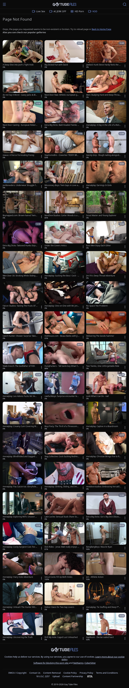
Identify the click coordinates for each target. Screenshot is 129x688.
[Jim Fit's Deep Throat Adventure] (106, 265)
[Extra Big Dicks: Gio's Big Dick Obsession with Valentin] (106, 506)
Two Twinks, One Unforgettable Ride (102, 366)
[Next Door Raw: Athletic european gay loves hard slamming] (65, 84)
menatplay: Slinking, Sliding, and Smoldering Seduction (62, 486)
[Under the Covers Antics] (65, 235)
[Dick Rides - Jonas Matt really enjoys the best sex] (65, 536)
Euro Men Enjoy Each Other (98, 245)
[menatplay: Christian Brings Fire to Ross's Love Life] (106, 446)
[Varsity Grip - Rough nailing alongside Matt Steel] (106, 145)
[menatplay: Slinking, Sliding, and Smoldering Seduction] (65, 476)
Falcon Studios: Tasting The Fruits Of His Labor (20, 306)
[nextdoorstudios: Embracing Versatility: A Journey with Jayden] (106, 476)
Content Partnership (72, 676)
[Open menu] (4, 4)
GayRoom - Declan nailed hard (100, 637)
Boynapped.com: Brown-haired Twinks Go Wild (20, 215)
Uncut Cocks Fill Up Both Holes (58, 577)
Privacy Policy (86, 672)
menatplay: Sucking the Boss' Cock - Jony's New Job (62, 276)
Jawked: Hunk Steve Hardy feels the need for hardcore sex (103, 65)
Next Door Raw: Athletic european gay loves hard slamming (62, 95)
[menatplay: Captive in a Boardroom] (106, 416)
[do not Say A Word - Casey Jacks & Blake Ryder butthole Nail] (23, 84)
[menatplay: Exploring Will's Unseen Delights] (23, 506)
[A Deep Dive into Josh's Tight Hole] (23, 54)
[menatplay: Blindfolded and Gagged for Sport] (23, 446)
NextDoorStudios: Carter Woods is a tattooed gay (62, 215)
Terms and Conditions (107, 672)
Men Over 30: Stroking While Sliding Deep (20, 276)
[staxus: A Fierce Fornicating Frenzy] (23, 145)
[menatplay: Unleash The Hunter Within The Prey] (23, 597)
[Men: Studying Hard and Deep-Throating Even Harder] (106, 84)
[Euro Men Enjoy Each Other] (106, 235)
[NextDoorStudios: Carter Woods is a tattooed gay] (65, 205)
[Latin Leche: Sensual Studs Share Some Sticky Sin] (65, 506)
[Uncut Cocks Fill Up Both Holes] (65, 566)
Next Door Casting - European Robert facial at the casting (20, 125)
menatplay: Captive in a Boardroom (102, 426)
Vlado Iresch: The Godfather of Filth (19, 366)
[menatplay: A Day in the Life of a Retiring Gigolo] (106, 114)
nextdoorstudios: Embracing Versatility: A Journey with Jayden (103, 486)
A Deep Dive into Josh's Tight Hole (18, 65)
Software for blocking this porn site (51, 662)
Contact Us (34, 672)
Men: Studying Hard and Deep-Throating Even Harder (103, 95)
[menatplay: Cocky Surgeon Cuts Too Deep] (23, 536)
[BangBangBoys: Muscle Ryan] (106, 536)
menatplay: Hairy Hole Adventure (18, 577)
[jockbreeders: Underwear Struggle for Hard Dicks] (23, 175)
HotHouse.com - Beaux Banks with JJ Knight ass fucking (62, 336)
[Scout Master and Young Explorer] (106, 205)
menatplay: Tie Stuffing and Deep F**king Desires (103, 607)
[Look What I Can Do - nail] (106, 386)
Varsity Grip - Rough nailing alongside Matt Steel (103, 155)
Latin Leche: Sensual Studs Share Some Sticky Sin (62, 517)
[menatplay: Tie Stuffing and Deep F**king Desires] (106, 597)
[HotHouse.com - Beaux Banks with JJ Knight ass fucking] (65, 325)
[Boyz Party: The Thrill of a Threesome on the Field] (65, 416)
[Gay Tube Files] (64, 4)
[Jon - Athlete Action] (106, 566)
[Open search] (125, 4)
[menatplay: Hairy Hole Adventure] (23, 566)
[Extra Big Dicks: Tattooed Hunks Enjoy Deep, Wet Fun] (23, 235)
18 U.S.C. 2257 (43, 676)
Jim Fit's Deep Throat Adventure (100, 276)
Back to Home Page (101, 29)
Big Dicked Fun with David (56, 65)
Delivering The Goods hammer (100, 336)
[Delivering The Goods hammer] (106, 325)
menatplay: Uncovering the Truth (18, 637)
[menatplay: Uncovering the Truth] (23, 627)
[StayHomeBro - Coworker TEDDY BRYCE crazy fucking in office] (65, 145)
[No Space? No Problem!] (106, 295)
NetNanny (78, 662)
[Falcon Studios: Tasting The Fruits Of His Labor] (23, 295)
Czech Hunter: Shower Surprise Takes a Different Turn (20, 336)
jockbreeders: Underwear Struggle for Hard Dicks (20, 185)
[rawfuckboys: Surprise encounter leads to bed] (65, 386)
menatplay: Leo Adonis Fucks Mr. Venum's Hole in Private (20, 396)
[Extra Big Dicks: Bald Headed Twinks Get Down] (65, 114)
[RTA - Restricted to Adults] (90, 676)
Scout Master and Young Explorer (101, 215)
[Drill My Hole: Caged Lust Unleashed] (65, 627)
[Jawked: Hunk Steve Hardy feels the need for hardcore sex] (106, 54)
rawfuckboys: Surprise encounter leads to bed (62, 396)
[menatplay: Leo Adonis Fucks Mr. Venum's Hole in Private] (23, 386)
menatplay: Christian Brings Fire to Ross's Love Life (103, 456)
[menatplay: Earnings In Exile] (106, 175)
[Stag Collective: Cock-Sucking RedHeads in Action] (65, 446)
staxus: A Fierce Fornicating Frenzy (18, 155)
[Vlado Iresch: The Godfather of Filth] (23, 355)
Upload (56, 676)
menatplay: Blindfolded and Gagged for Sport (20, 456)
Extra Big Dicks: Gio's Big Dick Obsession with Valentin (103, 517)
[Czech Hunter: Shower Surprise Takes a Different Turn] (23, 325)
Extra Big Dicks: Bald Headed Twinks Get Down (62, 125)
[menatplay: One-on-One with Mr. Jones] (65, 295)
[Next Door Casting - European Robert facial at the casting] (23, 114)
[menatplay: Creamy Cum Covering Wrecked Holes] (23, 416)
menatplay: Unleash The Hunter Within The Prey (20, 607)
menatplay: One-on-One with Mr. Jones (62, 306)
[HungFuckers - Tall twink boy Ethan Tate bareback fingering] (65, 355)
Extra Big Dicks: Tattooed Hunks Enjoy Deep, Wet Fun (20, 245)
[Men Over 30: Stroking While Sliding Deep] (23, 265)
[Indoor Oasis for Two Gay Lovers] (65, 597)
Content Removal (52, 672)
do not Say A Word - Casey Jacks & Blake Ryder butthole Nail (20, 95)
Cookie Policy (70, 672)
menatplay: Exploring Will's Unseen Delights (20, 517)
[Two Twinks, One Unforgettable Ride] (106, 355)
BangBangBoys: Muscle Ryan (99, 547)
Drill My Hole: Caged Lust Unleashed (61, 637)
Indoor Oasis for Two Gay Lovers (59, 607)
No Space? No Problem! (97, 306)
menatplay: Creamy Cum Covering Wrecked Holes (20, 426)
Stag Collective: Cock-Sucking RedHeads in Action (62, 456)
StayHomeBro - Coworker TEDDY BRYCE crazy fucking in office (62, 155)
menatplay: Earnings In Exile (99, 185)
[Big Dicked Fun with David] (65, 54)
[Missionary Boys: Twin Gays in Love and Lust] (65, 175)
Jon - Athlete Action (94, 577)
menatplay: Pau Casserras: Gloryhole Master (19, 486)
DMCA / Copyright (17, 672)
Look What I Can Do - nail (97, 396)
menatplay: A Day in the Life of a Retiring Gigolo (103, 125)
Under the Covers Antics (56, 245)
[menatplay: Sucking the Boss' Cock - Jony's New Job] (65, 265)
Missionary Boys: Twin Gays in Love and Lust (62, 185)
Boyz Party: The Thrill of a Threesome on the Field (61, 426)
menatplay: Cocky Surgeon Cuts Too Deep (20, 547)
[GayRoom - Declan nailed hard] (106, 627)
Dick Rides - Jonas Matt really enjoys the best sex (62, 547)
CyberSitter (90, 662)
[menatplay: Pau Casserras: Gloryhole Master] (23, 476)
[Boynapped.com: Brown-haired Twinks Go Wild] (23, 205)
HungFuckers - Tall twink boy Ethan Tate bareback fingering (62, 366)
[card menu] (41, 66)
